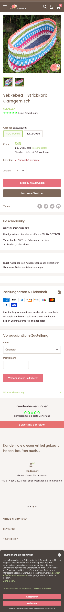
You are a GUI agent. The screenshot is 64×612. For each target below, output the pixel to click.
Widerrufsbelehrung (13, 392)
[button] (10, 113)
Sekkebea (9, 109)
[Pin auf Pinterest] (46, 206)
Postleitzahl (9, 357)
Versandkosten (39, 148)
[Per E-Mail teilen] (58, 206)
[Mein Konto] (51, 7)
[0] (58, 7)
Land (6, 342)
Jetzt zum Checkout (32, 193)
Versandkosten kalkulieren (23, 378)
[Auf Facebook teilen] (39, 206)
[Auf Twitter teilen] (52, 206)
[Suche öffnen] (45, 7)
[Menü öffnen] (5, 6)
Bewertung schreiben (32, 424)
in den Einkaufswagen (32, 182)
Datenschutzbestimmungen (29, 267)
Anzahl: (7, 170)
